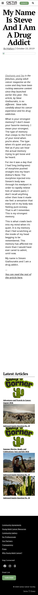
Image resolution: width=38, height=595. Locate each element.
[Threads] (15, 566)
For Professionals (9, 537)
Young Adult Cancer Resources (14, 529)
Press (4, 549)
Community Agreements (11, 525)
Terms (25, 591)
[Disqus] (19, 320)
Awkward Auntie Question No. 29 (16, 426)
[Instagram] (10, 566)
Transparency (7, 545)
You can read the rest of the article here (18, 276)
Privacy (32, 591)
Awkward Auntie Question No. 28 (16, 498)
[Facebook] (5, 566)
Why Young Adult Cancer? (12, 553)
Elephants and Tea (14, 75)
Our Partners (7, 541)
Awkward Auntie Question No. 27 (16, 475)
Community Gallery (9, 533)
